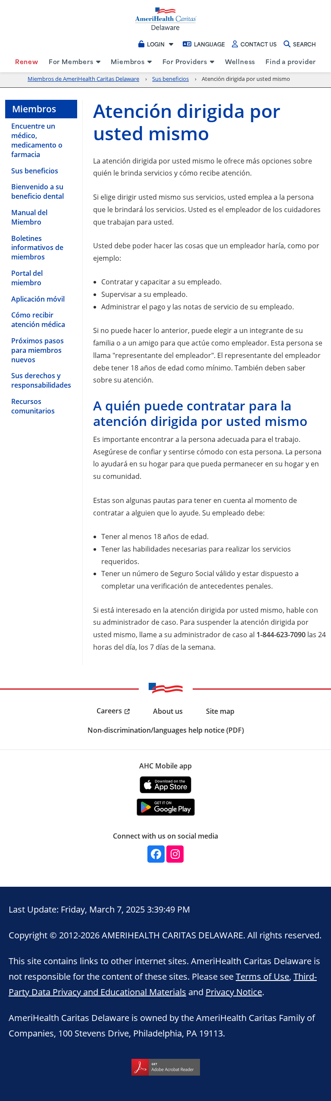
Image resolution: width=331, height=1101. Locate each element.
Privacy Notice (234, 991)
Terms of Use (262, 976)
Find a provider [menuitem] (290, 61)
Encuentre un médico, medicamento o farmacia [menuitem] (36, 140)
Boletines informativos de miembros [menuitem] (37, 248)
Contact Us (258, 44)
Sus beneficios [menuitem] (34, 171)
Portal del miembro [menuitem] (27, 277)
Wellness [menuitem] (240, 61)
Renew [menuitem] (26, 61)
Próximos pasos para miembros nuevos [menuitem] (37, 350)
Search (304, 44)
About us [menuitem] (168, 711)
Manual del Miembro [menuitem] (29, 217)
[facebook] (156, 854)
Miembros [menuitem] (127, 61)
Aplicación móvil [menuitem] (38, 299)
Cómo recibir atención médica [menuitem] (38, 319)
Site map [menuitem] (220, 711)
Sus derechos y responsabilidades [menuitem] (41, 380)
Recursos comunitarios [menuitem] (33, 406)
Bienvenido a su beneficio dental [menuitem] (37, 191)
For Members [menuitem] (71, 61)
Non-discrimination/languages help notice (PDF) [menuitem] (165, 730)
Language (209, 44)
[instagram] (175, 854)
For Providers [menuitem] (184, 61)
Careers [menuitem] (109, 710)
